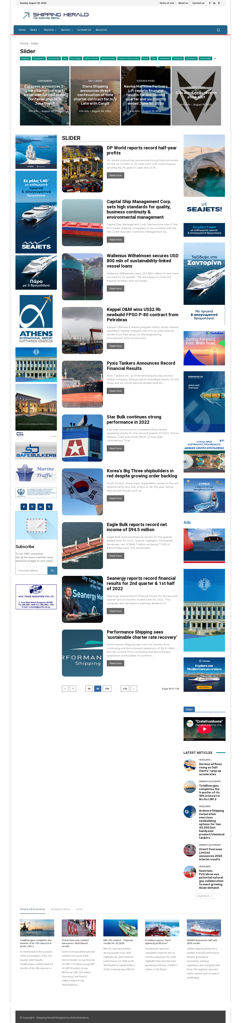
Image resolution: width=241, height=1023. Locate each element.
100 (107, 688)
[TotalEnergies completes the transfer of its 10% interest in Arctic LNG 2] (190, 786)
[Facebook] (209, 3)
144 (125, 688)
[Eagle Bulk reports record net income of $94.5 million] (82, 545)
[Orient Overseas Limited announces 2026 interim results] (190, 850)
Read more (115, 175)
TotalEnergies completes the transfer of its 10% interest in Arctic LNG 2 (209, 792)
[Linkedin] (214, 3)
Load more (203, 895)
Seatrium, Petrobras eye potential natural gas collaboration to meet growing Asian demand (211, 879)
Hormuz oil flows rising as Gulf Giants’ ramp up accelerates (210, 769)
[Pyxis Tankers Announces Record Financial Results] (82, 384)
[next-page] (134, 689)
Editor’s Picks (91, 58)
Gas (154, 58)
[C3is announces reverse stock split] (196, 96)
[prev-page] (65, 689)
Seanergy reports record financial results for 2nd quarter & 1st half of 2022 (141, 583)
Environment (108, 58)
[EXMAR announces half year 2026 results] (204, 928)
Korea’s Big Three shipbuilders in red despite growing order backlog (142, 473)
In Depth (178, 58)
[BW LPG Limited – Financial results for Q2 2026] (120, 928)
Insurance (191, 58)
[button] (218, 29)
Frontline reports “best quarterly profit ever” (157, 942)
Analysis (25, 58)
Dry (65, 58)
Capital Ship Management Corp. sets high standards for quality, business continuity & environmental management (139, 209)
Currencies (53, 58)
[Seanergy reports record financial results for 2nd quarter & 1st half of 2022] (82, 599)
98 (89, 688)
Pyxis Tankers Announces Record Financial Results (141, 366)
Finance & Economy (129, 58)
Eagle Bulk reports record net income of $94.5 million (137, 527)
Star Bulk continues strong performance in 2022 (134, 419)
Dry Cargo (76, 58)
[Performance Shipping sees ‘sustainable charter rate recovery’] (82, 653)
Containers (38, 58)
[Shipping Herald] (56, 15)
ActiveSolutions (79, 1017)
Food (145, 58)
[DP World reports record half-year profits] (82, 168)
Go (52, 570)
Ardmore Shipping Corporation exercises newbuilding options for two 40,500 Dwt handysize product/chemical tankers (211, 824)
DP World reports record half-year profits (142, 150)
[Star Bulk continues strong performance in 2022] (82, 437)
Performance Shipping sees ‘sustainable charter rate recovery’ (142, 634)
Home (24, 43)
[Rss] (49, 507)
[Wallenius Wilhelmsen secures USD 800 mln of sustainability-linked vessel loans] (82, 276)
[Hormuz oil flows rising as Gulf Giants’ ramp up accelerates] (190, 765)
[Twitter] (219, 3)
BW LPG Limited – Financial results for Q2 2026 (118, 942)
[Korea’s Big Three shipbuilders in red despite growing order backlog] (82, 491)
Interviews (205, 58)
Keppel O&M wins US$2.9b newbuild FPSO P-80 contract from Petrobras (142, 314)
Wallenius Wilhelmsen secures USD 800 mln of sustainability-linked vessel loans (142, 261)
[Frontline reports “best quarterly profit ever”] (162, 928)
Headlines (165, 58)
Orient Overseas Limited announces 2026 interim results (210, 854)
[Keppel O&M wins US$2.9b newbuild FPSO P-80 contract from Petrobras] (82, 330)
